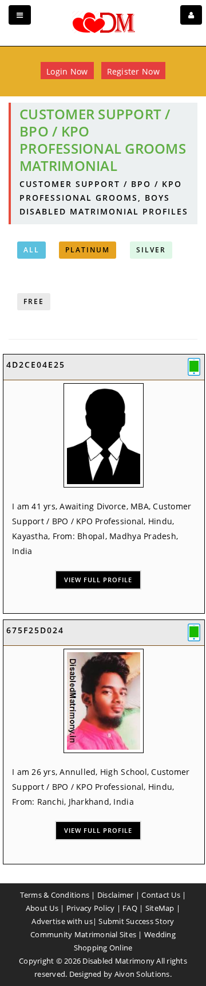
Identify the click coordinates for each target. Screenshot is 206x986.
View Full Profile (98, 579)
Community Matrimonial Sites (83, 934)
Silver (151, 250)
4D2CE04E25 (35, 364)
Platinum (87, 250)
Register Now (133, 71)
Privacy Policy (90, 908)
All (31, 250)
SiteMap (160, 908)
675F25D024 (35, 630)
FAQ (129, 908)
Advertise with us (61, 921)
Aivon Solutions (142, 974)
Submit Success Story (136, 921)
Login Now (67, 71)
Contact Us (160, 895)
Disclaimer (115, 895)
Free (33, 301)
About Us (42, 908)
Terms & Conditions (55, 895)
